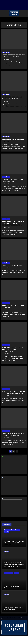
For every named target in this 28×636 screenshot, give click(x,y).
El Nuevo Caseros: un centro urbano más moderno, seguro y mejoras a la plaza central (14, 564)
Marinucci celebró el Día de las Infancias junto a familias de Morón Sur (14, 543)
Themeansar (4, 619)
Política (16, 572)
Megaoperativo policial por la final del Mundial (13, 608)
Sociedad (6, 531)
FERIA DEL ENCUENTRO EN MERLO (14, 139)
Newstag (18, 617)
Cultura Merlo (6, 52)
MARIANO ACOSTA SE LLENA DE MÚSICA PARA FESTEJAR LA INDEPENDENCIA (12, 349)
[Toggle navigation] (2, 13)
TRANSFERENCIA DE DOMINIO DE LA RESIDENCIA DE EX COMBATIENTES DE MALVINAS (13, 223)
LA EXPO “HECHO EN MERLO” (12, 265)
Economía (6, 529)
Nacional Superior (15, 529)
